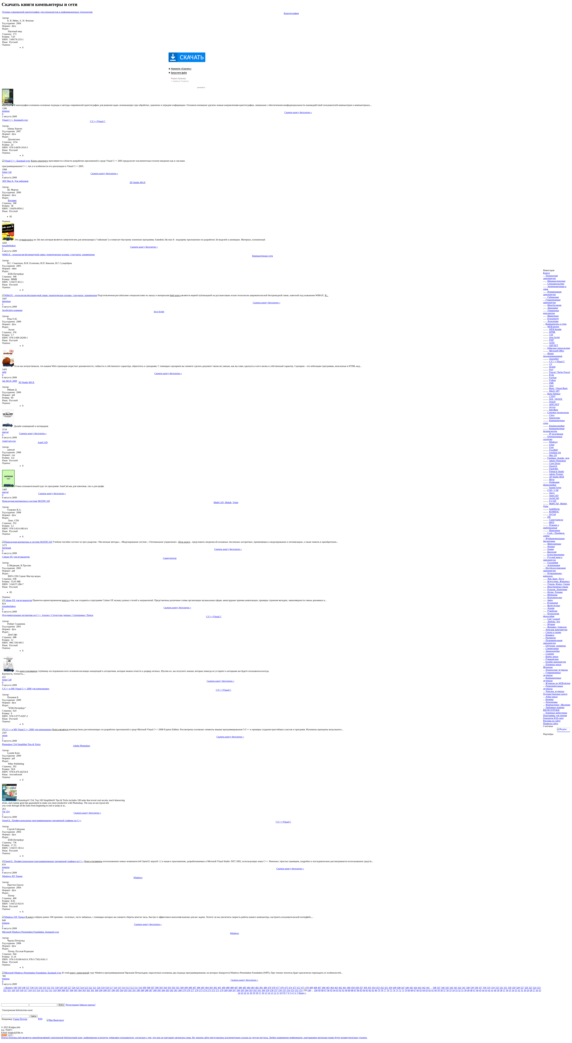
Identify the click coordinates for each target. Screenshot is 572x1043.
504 (165, 987)
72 (400, 990)
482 (257, 987)
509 (144, 987)
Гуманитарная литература (551, 301)
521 (94, 987)
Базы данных (553, 393)
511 (136, 987)
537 (27, 987)
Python (552, 380)
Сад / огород (553, 619)
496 (198, 987)
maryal (5, 432)
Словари (549, 654)
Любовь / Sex (553, 621)
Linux (551, 444)
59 (438, 990)
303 (84, 990)
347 (438, 987)
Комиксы (549, 635)
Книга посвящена (93, 861)
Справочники (552, 648)
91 (343, 990)
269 (226, 990)
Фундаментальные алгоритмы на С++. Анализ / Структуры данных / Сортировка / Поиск (47, 615)
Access (552, 407)
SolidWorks (554, 509)
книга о (66, 600)
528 (65, 987)
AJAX (552, 342)
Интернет (554, 530)
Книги (546, 273)
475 (286, 987)
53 (456, 990)
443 (419, 987)
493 (211, 987)
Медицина (552, 595)
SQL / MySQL (555, 399)
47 (474, 990)
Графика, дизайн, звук (558, 458)
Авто (550, 600)
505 (161, 987)
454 (374, 987)
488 (232, 987)
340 (468, 987)
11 (278, 993)
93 (337, 990)
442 (424, 987)
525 (78, 987)
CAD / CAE (553, 490)
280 (180, 990)
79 (379, 990)
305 (75, 990)
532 (48, 987)
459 (353, 987)
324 (534, 987)
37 (504, 990)
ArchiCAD (554, 498)
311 (50, 990)
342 (459, 987)
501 (177, 987)
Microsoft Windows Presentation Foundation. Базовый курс (30, 932)
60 (435, 990)
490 (223, 987)
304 (80, 990)
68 (412, 990)
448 (399, 987)
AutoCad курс (9, 441)
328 (518, 987)
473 (294, 987)
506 (157, 987)
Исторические (554, 597)
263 (251, 990)
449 (394, 987)
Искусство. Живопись (558, 581)
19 (254, 993)
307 (67, 990)
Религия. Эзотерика (557, 589)
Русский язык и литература (552, 558)
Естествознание (555, 554)
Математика (554, 544)
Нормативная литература (552, 293)
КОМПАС (554, 511)
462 (340, 987)
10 (280, 993)
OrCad (552, 514)
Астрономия (553, 565)
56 (447, 990)
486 (240, 987)
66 (417, 990)
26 (537, 990)
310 (55, 990)
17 (260, 993)
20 (251, 993)
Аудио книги (551, 696)
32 (519, 990)
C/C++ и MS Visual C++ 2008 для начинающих (25, 688)
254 (288, 990)
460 (348, 987)
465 (328, 987)
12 (275, 993)
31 (522, 990)
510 (140, 987)
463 (336, 987)
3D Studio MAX (138, 182)
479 (269, 987)
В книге (29, 917)
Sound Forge (555, 487)
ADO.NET (554, 404)
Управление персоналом (551, 311)
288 (146, 990)
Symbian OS (555, 452)
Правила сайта (550, 723)
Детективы (551, 702)
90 (346, 990)
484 (248, 987)
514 (123, 987)
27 (534, 990)
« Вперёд (8, 987)
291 (134, 990)
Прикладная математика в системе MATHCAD (26, 501)
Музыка (551, 624)
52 (459, 990)
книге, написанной (79, 972)
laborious (6, 301)
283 (167, 990)
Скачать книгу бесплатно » (298, 112)
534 (40, 987)
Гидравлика (553, 297)
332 (501, 987)
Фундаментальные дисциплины (554, 539)
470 (307, 987)
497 (194, 987)
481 (261, 987)
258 (271, 990)
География (552, 562)
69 (409, 990)
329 (514, 987)
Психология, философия (551, 615)
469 (311, 987)
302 (88, 990)
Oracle (552, 401)
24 (239, 993)
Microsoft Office (556, 351)
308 (63, 990)
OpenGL (553, 466)
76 (388, 990)
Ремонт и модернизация (551, 526)
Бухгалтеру (553, 318)
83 (367, 990)
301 (92, 990)
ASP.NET (553, 345)
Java (551, 385)
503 (169, 987)
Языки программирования (552, 354)
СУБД (552, 396)
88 (352, 990)
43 (486, 990)
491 (219, 987)
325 (530, 987)
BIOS (551, 522)
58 (441, 990)
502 (173, 987)
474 (290, 987)
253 (292, 990)
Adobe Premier (556, 474)
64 (423, 990)
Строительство (555, 283)
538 (23, 987)
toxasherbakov (9, 245)
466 (323, 987)
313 (42, 990)
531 (53, 987)
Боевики (549, 699)
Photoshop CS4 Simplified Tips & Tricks (21, 744)
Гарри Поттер (20, 1019)
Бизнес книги (551, 656)
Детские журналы (554, 691)
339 (472, 987)
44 (483, 990)
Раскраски (550, 637)
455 (369, 987)
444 (415, 987)
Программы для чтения (555, 715)
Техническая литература (550, 277)
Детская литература (556, 629)
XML (551, 383)
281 (176, 990)
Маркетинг (553, 316)
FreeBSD (553, 450)
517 (111, 987)
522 (90, 987)
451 (386, 987)
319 (17, 990)
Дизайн (550, 608)
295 (117, 990)
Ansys (552, 493)
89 (349, 990)
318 (21, 990)
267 (234, 990)
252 (297, 990)
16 (263, 993)
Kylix (551, 375)
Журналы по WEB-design (557, 683)
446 (407, 987)
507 (152, 987)
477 (278, 987)
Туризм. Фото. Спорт (558, 584)
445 (411, 987)
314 (38, 990)
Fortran (553, 377)
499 (186, 987)
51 (462, 990)
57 (444, 990)
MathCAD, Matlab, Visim (226, 502)
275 (201, 990)
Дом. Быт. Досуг (555, 578)
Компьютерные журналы (552, 679)
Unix (551, 447)
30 (525, 990)
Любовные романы (554, 707)
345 (447, 987)
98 (322, 990)
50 (465, 990)
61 (432, 990)
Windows (137, 877)
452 (382, 987)
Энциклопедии (552, 651)
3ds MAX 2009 (9, 381)
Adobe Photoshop (81, 745)
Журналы (548, 667)
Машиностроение (556, 281)
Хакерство (554, 418)
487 (236, 987)
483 (253, 987)
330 (509, 987)
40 (495, 990)
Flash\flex (553, 468)
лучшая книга (26, 239)
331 (505, 987)
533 (44, 987)
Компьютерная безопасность (553, 429)
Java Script (159, 311)
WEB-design (553, 326)
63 (426, 990)
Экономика (552, 308)
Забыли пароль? (87, 1005)
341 (463, 987)
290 (138, 990)
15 (266, 993)
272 (213, 990)
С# (550, 364)
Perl (551, 369)
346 (443, 987)
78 (382, 990)
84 (364, 990)
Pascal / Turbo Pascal (559, 372)
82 (370, 990)
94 (334, 990)
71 (403, 990)
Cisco (551, 415)
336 (484, 987)
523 (86, 987)
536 (32, 987)
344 (451, 987)
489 (228, 987)
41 (492, 990)
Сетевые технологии (558, 412)
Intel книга (175, 295)
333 (497, 987)
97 (325, 990)
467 (319, 987)
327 (522, 987)
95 (331, 990)
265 (242, 990)
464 (332, 987)
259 (267, 990)
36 (507, 990)
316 (30, 990)
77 (385, 990)
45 (480, 990)
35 (510, 990)
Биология (551, 552)
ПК (549, 517)
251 (301, 990)
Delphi (552, 367)
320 (13, 990)
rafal (4, 372)
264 (246, 990)
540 (15, 987)
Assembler (554, 359)
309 (59, 990)
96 (328, 990)
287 (151, 990)
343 (455, 987)
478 (273, 987)
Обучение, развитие (555, 645)
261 (259, 990)
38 (501, 990)
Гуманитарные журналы (552, 674)
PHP (551, 340)
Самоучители (170, 558)
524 (82, 987)
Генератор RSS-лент (553, 718)
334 (493, 987)
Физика (551, 546)
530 (57, 987)
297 (109, 990)
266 (238, 990)
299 (100, 990)
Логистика (552, 321)
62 (429, 990)
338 (476, 987)
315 (34, 990)
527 (69, 987)
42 (489, 990)
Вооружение (553, 605)
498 (190, 987)
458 (357, 987)
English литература (555, 662)
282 (171, 990)
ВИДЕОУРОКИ (551, 710)
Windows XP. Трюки (12, 876)
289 (142, 990)
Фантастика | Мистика (557, 704)
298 (105, 990)
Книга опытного (39, 161)
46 (477, 990)
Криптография (291, 13)
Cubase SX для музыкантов (16, 557)
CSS (551, 334)
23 (242, 993)
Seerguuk (6, 548)
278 (188, 990)
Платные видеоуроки (556, 713)
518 (107, 987)
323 (539, 987)
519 (103, 987)
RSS (40, 1019)
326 (526, 987)
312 (46, 990)
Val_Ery (6, 811)
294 (121, 990)
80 (376, 990)
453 (378, 987)
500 (182, 987)
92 (340, 990)
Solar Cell (6, 172)
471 (303, 987)
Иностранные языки (557, 586)
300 (96, 990)
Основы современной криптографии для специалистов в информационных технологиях (47, 12)
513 (128, 987)
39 (498, 990)
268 (230, 990)
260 (263, 990)
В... (326, 295)
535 (36, 987)
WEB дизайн (555, 329)
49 (468, 990)
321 (9, 990)
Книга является (60, 729)
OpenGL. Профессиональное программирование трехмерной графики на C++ (41, 820)
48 (471, 990)
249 (309, 990)
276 (196, 990)
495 (203, 987)
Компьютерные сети (262, 256)
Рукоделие (552, 611)
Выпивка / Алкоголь (557, 627)
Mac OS (553, 455)
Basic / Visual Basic (558, 388)
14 (269, 993)
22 (245, 993)
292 (130, 990)
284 (163, 990)
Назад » (302, 993)
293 (126, 990)
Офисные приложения (558, 348)
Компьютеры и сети (555, 324)
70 (406, 990)
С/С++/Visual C (97, 121)
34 (513, 990)
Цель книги (184, 542)
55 (450, 990)
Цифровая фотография (551, 483)
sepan (4, 735)
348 (434, 987)
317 (26, 990)
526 (73, 987)
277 (192, 990)
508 (148, 987)
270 (221, 990)
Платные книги (553, 664)
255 (284, 990)
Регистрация (72, 1005)
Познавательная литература (552, 641)
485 (244, 987)
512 (132, 987)
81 (373, 990)
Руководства (552, 659)
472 (298, 987)
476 (282, 987)
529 (61, 987)
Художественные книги (555, 694)
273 (209, 990)
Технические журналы (556, 670)
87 (355, 990)
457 (361, 987)
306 (71, 990)
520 (98, 987)
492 (215, 987)
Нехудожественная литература (554, 569)
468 (315, 987)
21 (248, 993)
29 (528, 990)
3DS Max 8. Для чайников (15, 181)
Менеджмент (554, 305)
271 (217, 990)
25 (540, 990)
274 (205, 990)
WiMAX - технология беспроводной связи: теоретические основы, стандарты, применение (48, 254)
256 (280, 990)
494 (207, 987)
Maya (551, 479)
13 (272, 993)
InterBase (553, 409)
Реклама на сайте (552, 721)
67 (415, 990)
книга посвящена (28, 671)
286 (155, 990)
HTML (552, 332)
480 (265, 987)
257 (276, 990)
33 (516, 990)
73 (397, 990)
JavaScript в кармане (12, 310)
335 (489, 987)
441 (428, 987)
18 (257, 993)
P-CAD (552, 501)
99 (319, 990)
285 (159, 990)
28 (531, 990)
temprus (6, 111)
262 (255, 990)
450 (390, 987)
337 (480, 987)
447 (403, 987)
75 (391, 990)
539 (19, 987)
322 (5, 990)
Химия (550, 549)
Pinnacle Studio (556, 471)
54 (453, 990)
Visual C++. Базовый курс (15, 120)
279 (184, 990)
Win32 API (554, 391)
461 (344, 987)
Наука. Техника (555, 592)
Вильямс (12, 200)
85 (361, 990)
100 (316, 990)
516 (115, 987)
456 (365, 987)
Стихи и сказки (553, 632)
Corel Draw (554, 463)
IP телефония (556, 434)
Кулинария (552, 603)
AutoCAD (43, 442)
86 (358, 990)
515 (119, 987)
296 (113, 990)
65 (420, 990)
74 (394, 990)
